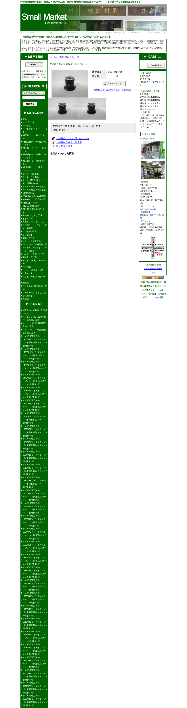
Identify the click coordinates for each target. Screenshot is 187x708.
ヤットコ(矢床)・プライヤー (34, 262)
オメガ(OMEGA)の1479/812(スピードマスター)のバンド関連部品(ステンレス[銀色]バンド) (34, 379)
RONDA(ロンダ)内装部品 (34, 199)
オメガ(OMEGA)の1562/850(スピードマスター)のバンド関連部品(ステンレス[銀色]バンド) (34, 508)
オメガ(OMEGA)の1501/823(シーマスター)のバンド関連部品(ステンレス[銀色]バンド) (35, 418)
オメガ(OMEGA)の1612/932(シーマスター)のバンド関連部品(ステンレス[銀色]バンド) (35, 623)
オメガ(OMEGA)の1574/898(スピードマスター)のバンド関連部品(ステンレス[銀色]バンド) (34, 585)
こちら (149, 82)
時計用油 (27, 267)
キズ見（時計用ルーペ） (69, 57)
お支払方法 (52, 33)
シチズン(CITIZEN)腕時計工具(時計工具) (34, 331)
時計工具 (154, 215)
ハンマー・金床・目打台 (34, 254)
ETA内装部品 (28, 193)
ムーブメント (29, 122)
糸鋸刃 (26, 299)
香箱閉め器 (28, 296)
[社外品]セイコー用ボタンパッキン (34, 169)
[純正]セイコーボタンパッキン (34, 162)
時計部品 (27, 125)
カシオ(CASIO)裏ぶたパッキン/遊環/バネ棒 (34, 182)
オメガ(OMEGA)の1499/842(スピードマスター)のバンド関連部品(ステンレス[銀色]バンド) (34, 405)
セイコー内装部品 (31, 174)
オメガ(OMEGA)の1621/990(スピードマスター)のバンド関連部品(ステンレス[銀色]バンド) (34, 636)
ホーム (53, 57)
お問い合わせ (154, 33)
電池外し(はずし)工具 (32, 215)
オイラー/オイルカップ (33, 270)
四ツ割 (26, 283)
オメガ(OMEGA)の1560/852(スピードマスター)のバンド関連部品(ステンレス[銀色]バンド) (34, 495)
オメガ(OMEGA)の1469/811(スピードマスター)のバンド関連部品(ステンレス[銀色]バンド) (34, 354)
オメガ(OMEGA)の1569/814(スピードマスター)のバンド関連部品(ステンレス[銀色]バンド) (34, 546)
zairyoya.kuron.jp (148, 209)
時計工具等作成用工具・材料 (35, 287)
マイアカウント (93, 33)
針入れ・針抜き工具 (32, 241)
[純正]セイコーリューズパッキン (34, 149)
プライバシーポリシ (134, 33)
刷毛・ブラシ (29, 238)
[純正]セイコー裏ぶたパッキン (34, 137)
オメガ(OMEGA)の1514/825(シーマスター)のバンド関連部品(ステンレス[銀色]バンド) (35, 482)
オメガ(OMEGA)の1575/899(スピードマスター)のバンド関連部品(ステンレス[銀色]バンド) (34, 598)
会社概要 (159, 297)
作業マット (28, 273)
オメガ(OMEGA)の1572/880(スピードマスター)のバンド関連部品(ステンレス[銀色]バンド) (34, 559)
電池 (25, 119)
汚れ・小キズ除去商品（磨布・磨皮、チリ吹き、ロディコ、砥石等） (35, 247)
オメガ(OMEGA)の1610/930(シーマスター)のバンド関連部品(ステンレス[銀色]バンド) (35, 611)
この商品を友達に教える (69, 142)
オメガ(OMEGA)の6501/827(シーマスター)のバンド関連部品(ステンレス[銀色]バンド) (35, 688)
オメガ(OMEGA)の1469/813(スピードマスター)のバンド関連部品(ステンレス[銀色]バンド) (34, 367)
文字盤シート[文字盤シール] (34, 278)
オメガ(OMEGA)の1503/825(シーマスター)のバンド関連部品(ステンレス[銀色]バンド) (35, 444)
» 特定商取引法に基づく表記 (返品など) (111, 90)
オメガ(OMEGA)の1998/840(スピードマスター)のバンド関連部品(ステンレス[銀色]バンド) (34, 649)
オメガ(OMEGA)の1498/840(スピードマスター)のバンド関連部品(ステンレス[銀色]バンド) (34, 392)
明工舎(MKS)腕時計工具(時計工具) (35, 312)
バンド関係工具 (30, 231)
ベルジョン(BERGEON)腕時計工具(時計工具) (34, 318)
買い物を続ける (64, 146)
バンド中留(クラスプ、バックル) (35, 130)
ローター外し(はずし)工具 (34, 292)
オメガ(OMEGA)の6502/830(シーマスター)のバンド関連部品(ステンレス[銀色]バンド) (35, 701)
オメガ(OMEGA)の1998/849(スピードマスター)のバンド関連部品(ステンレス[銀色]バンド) (34, 662)
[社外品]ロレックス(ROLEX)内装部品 (31, 204)
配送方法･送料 (73, 33)
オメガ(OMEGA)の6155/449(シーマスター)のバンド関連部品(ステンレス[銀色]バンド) (35, 675)
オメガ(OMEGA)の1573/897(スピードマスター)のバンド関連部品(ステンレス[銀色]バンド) (34, 572)
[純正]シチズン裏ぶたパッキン (34, 210)
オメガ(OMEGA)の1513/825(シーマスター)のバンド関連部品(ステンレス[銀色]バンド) (35, 469)
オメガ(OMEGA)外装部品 (34, 186)
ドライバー (28, 219)
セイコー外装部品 (31, 177)
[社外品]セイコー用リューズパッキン (34, 156)
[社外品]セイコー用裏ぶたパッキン (34, 143)
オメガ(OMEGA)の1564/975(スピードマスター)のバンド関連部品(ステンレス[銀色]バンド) (34, 534)
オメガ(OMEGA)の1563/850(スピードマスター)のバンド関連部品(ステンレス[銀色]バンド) (34, 521)
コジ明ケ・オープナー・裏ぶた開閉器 (35, 226)
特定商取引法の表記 (113, 33)
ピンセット (28, 235)
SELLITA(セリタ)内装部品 (34, 196)
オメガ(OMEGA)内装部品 (34, 190)
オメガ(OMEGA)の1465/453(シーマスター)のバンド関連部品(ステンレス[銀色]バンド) (35, 341)
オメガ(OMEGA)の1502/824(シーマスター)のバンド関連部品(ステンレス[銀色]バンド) (35, 431)
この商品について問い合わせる (72, 138)
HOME (31, 33)
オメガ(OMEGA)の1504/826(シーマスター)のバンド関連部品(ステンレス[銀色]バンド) (35, 457)
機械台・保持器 (30, 257)
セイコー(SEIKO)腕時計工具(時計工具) (34, 325)
